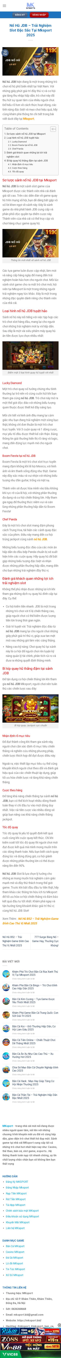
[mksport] (30, 5)
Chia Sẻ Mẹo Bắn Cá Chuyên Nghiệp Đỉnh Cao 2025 (35, 1069)
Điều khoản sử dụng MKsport (22, 1216)
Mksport (28, 118)
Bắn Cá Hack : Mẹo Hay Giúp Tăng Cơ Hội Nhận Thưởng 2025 (33, 1083)
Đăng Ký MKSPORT (17, 1181)
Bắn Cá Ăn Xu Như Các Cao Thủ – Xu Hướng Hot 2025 (32, 1055)
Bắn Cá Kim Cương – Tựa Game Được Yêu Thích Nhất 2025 (33, 1001)
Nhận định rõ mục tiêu (22, 164)
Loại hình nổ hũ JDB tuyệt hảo (23, 137)
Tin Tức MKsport (15, 1269)
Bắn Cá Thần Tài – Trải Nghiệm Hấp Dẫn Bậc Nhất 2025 (34, 1096)
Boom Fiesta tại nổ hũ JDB (24, 145)
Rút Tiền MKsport (16, 1199)
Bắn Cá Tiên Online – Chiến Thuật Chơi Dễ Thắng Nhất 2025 (33, 1041)
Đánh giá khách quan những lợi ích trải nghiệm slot (27, 154)
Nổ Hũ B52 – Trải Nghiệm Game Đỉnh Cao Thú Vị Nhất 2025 (15, 941)
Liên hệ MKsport (15, 1228)
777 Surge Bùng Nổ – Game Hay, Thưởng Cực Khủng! (45, 941)
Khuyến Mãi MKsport (17, 1222)
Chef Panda (17, 148)
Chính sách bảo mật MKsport (22, 1210)
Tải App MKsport (15, 1205)
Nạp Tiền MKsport (16, 1193)
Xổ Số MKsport (14, 1275)
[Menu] (4, 6)
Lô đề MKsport (14, 1263)
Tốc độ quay (18, 171)
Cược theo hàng (19, 168)
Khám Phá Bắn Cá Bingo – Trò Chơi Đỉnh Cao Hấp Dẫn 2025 (34, 987)
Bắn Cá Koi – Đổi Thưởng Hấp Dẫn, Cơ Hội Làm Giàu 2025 (33, 1028)
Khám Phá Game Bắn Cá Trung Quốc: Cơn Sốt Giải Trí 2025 (35, 1014)
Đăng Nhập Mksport (17, 1187)
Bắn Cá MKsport (15, 1246)
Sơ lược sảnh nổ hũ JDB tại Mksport (26, 133)
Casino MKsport (15, 1252)
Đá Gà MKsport (14, 1257)
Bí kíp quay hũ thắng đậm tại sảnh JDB (27, 160)
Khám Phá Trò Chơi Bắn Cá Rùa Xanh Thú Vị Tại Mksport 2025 (35, 973)
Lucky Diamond (19, 141)
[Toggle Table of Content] (51, 129)
